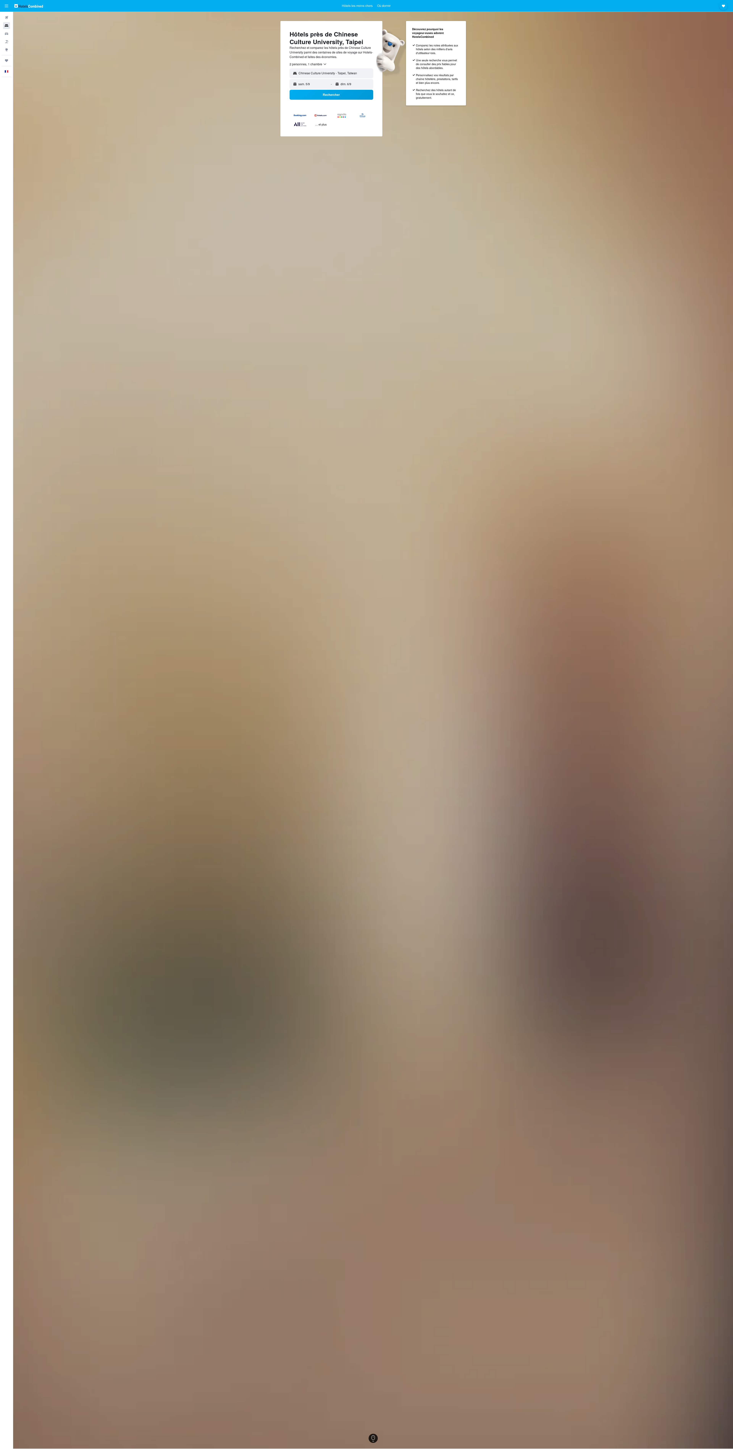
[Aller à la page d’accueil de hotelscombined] (29, 6)
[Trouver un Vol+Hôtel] (6, 41)
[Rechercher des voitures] (6, 33)
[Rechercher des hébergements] (6, 25)
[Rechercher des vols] (6, 17)
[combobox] (308, 64)
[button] (6, 6)
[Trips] (6, 60)
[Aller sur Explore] (6, 49)
